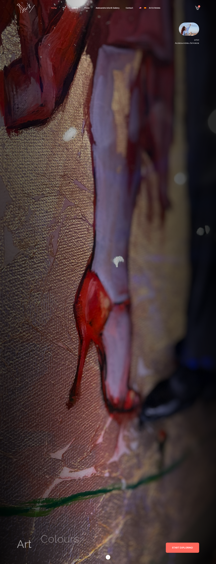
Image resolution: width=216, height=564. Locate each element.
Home (54, 8)
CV (64, 8)
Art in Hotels (154, 8)
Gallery (75, 8)
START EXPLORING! (182, 547)
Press (87, 8)
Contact (129, 8)
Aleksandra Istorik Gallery (107, 8)
